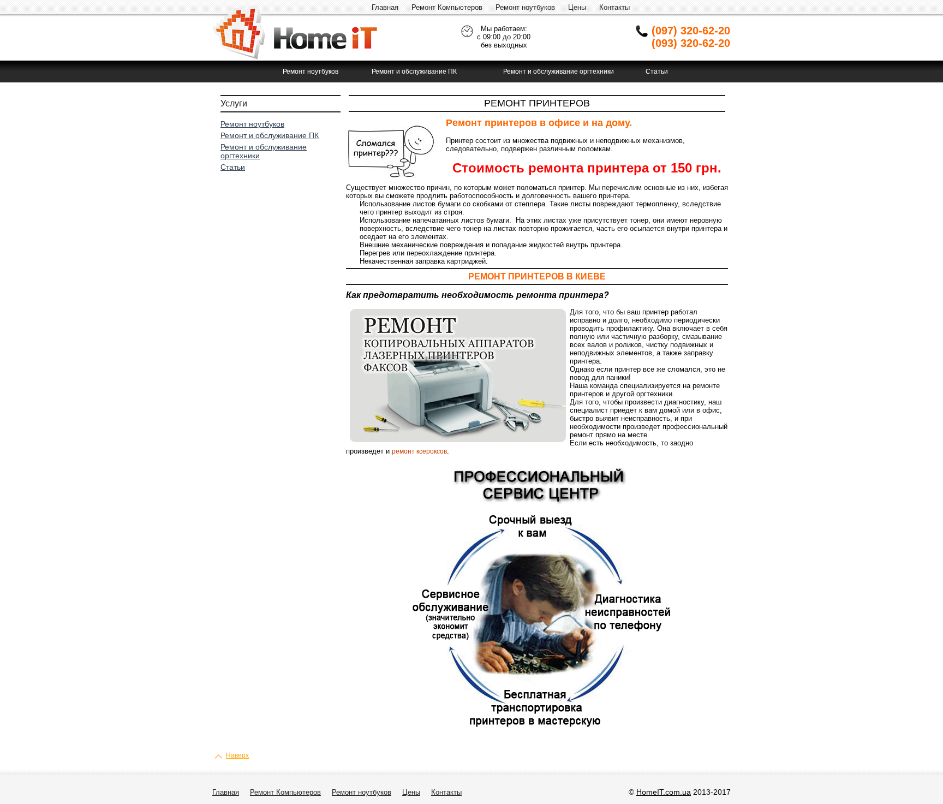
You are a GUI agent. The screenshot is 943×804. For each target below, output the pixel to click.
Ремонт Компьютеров (446, 7)
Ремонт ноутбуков (525, 7)
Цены (577, 7)
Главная (385, 7)
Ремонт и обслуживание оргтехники (558, 71)
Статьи (657, 71)
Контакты (614, 7)
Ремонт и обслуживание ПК (414, 71)
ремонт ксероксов (419, 451)
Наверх (237, 755)
